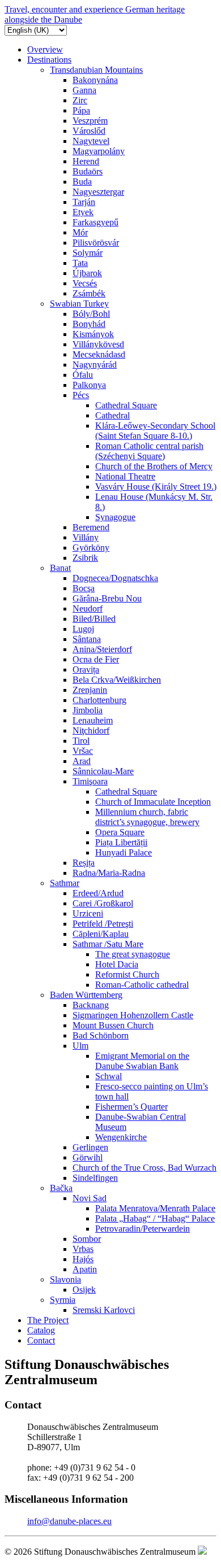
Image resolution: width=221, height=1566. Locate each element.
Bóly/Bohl (91, 314)
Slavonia (65, 1279)
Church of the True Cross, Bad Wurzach (144, 1167)
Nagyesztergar (98, 192)
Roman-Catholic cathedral (142, 984)
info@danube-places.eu (69, 1521)
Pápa (81, 110)
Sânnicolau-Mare (103, 771)
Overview (45, 49)
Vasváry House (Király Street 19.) (155, 486)
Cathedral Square (126, 405)
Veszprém (90, 120)
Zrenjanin (90, 690)
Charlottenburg (99, 700)
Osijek (84, 1289)
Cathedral (112, 415)
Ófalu (83, 374)
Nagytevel (91, 141)
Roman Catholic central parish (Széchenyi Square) (149, 451)
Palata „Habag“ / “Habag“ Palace (155, 1218)
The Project (48, 1320)
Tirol (81, 740)
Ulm (80, 1045)
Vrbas (83, 1249)
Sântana (87, 639)
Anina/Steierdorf (102, 649)
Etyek (83, 212)
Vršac (83, 751)
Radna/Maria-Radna (109, 873)
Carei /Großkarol (103, 903)
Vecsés (85, 283)
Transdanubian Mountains (96, 70)
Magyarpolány (99, 151)
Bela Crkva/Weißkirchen (117, 679)
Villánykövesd (98, 344)
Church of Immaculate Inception (153, 801)
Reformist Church (127, 974)
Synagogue (115, 517)
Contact (41, 1340)
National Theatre (125, 476)
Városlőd (89, 131)
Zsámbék (89, 293)
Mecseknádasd (99, 354)
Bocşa (84, 588)
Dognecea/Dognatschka (115, 578)
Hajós (83, 1259)
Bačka (61, 1188)
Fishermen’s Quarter (131, 1106)
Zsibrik (85, 557)
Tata (80, 263)
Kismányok (93, 334)
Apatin (85, 1269)
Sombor (87, 1239)
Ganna (84, 90)
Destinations (49, 59)
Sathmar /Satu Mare (108, 944)
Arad (82, 761)
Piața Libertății (121, 842)
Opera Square (119, 832)
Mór (80, 232)
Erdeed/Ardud (98, 893)
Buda (82, 181)
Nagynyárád (95, 364)
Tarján (84, 202)
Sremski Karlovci (104, 1310)
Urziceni (88, 913)
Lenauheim (93, 720)
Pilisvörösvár (96, 242)
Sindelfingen (95, 1178)
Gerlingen (90, 1147)
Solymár (88, 253)
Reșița (84, 862)
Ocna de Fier (96, 659)
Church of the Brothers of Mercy (153, 466)
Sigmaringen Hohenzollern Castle (133, 1015)
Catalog (41, 1330)
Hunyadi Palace (123, 852)
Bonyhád (89, 324)
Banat (60, 568)
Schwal (108, 1076)
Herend (86, 161)
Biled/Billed (94, 618)
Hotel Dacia (116, 964)
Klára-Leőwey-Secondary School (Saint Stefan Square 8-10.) (155, 430)
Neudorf (88, 608)
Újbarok (87, 273)
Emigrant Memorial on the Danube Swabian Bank (142, 1061)
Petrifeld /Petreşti (103, 923)
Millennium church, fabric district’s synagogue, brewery (147, 817)
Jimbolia (88, 710)
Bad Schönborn (101, 1035)
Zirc (80, 100)
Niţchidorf (91, 730)
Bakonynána (95, 80)
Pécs (81, 395)
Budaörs (88, 171)
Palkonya (89, 385)
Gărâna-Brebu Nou (107, 598)
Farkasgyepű (95, 222)
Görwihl (88, 1157)
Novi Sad (90, 1198)
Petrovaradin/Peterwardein (142, 1228)
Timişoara (90, 781)
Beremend (91, 527)
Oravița (86, 669)
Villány (86, 537)
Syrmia (62, 1300)
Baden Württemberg (86, 995)
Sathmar (64, 883)
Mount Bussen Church (113, 1025)
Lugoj (83, 629)
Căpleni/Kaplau (101, 934)
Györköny (91, 547)
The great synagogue (132, 954)
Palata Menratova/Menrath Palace (155, 1208)
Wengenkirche (121, 1137)
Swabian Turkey (79, 303)
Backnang (91, 1005)
